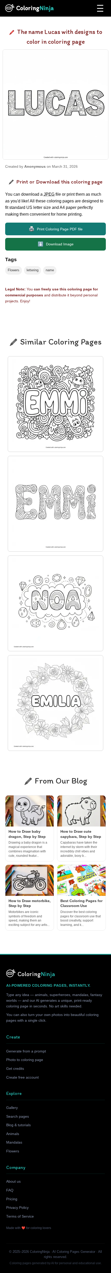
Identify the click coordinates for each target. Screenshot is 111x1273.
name (50, 270)
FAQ (9, 1190)
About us (13, 1181)
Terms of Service (20, 1216)
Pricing (11, 1199)
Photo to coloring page (24, 1060)
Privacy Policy (17, 1208)
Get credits (15, 1069)
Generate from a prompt (26, 1051)
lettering (32, 270)
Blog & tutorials (18, 1125)
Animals (12, 1134)
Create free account (22, 1077)
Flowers (13, 270)
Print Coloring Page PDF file (56, 228)
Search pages (17, 1116)
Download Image (56, 244)
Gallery (12, 1108)
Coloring (35, 8)
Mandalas (14, 1142)
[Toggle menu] (100, 8)
